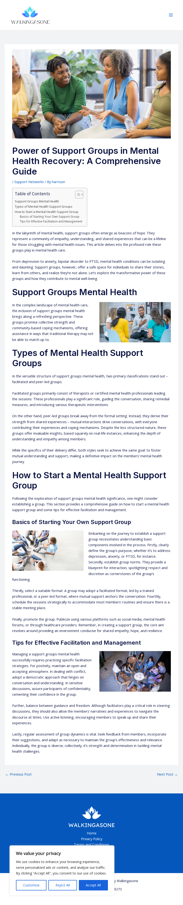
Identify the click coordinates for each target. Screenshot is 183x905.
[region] (62, 870)
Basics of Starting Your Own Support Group (49, 216)
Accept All (93, 885)
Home (92, 833)
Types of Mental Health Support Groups (43, 206)
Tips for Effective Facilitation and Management (51, 221)
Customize (31, 885)
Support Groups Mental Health (37, 201)
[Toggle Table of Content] (76, 194)
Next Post (167, 774)
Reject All (63, 885)
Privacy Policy (91, 838)
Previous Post (18, 774)
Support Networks (29, 181)
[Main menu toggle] (171, 15)
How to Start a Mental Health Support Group (46, 212)
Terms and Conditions (91, 844)
